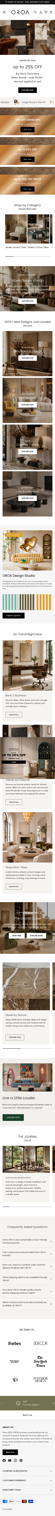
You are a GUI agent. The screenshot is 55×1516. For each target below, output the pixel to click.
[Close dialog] (53, 739)
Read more (10, 1452)
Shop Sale (27, 129)
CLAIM (14, 762)
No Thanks (13, 766)
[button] (51, 12)
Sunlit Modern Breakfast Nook (18, 1178)
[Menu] (4, 12)
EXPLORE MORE (36, 936)
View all (27, 1140)
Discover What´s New (28, 208)
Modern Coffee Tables (38, 247)
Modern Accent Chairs (16, 247)
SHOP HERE (16, 936)
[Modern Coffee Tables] (38, 229)
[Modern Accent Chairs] (16, 229)
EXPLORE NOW (27, 90)
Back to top (27, 1415)
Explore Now (14, 715)
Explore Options (13, 615)
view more (27, 325)
